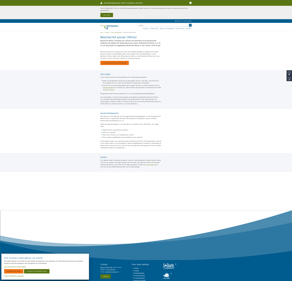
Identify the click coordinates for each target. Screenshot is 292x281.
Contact (105, 276)
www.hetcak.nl (150, 164)
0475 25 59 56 (109, 90)
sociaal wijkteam (108, 87)
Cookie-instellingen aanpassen (14, 276)
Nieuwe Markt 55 (105, 267)
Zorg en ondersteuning (116, 32)
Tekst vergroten (289, 78)
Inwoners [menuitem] (145, 28)
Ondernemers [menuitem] (154, 28)
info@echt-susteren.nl (112, 272)
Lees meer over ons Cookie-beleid (15, 267)
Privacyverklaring (139, 275)
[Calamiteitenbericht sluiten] (190, 3)
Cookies (136, 270)
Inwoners (107, 32)
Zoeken (190, 25)
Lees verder (106, 15)
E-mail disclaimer (139, 278)
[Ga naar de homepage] (109, 27)
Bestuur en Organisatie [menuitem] (167, 28)
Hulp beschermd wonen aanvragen (114, 63)
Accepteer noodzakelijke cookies (37, 271)
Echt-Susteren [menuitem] (180, 28)
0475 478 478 (110, 269)
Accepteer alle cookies (14, 271)
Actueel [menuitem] (188, 28)
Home (101, 32)
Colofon (136, 268)
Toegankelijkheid (139, 273)
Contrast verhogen (289, 72)
